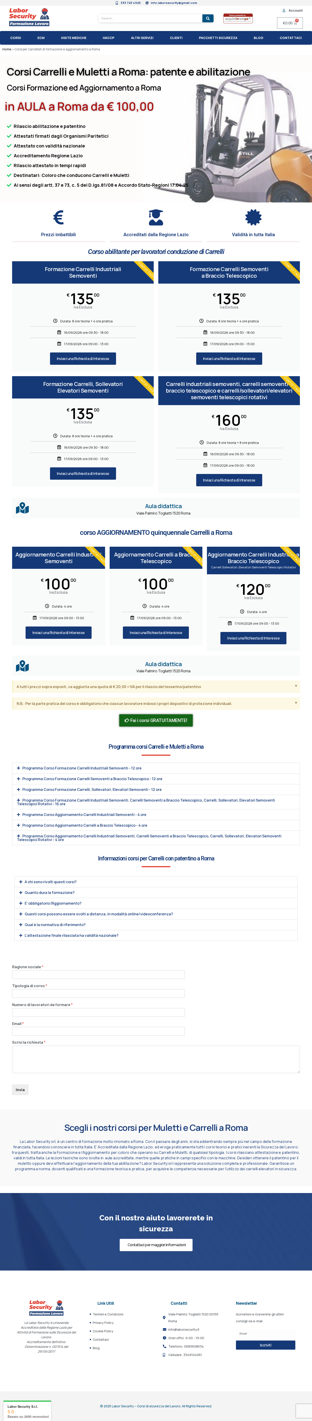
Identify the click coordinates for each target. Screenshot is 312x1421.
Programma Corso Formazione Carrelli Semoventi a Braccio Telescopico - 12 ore (92, 778)
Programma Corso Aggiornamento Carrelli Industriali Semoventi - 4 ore (84, 814)
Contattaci (291, 38)
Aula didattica (163, 506)
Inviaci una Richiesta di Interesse (83, 358)
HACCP (108, 38)
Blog (258, 38)
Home (6, 49)
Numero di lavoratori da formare (42, 1004)
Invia (20, 1089)
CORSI (15, 38)
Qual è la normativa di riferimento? (55, 924)
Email (18, 1023)
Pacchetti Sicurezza (218, 38)
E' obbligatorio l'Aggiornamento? (53, 903)
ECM (41, 38)
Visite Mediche (73, 38)
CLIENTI (176, 38)
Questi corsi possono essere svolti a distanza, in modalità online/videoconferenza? (99, 913)
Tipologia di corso (29, 986)
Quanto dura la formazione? (50, 892)
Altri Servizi (142, 38)
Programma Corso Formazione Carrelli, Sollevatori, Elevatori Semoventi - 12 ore (92, 789)
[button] (156, 768)
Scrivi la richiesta (28, 1042)
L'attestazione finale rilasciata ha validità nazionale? (72, 935)
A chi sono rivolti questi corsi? (51, 881)
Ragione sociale (27, 967)
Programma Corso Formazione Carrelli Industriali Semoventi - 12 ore (82, 768)
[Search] (208, 18)
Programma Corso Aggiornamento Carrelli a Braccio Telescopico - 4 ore (84, 825)
